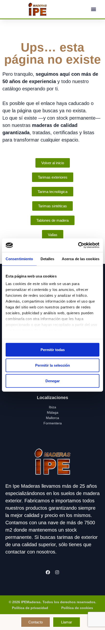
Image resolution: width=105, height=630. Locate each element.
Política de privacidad (30, 608)
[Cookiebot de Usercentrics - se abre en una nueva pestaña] (78, 245)
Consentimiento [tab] (19, 259)
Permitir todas (53, 349)
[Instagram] (57, 572)
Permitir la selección (52, 365)
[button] (94, 9)
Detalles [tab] (47, 259)
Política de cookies (77, 608)
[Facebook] (48, 572)
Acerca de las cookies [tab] (80, 259)
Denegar (52, 381)
